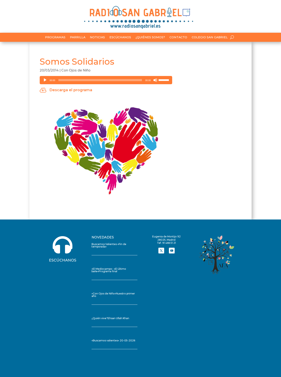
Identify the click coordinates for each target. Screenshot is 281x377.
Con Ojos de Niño (76, 70)
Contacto (178, 37)
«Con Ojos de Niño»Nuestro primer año (113, 295)
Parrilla (77, 37)
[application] (106, 80)
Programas (55, 37)
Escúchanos (120, 37)
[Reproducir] (45, 80)
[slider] (164, 79)
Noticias (97, 37)
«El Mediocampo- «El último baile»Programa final (109, 270)
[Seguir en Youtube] (172, 250)
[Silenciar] (155, 80)
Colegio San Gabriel (210, 37)
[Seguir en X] (161, 250)
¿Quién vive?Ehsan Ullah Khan (110, 318)
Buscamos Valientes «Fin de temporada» (109, 245)
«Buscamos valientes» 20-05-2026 (113, 340)
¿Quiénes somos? (150, 37)
